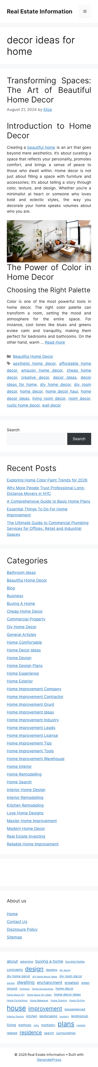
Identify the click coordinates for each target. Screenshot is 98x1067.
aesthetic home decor (34, 363)
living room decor (48, 398)
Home (12, 914)
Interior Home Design (26, 789)
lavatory (64, 1016)
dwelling (26, 982)
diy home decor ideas (44, 976)
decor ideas (65, 377)
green (85, 983)
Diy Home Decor (21, 627)
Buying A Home (21, 603)
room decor (79, 398)
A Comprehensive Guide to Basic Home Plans (48, 501)
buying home (75, 961)
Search (13, 430)
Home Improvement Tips (29, 743)
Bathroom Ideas (21, 572)
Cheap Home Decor (25, 611)
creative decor (35, 377)
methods (24, 1025)
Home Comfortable (24, 642)
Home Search (19, 782)
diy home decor (55, 384)
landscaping (48, 1016)
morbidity (48, 1025)
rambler (81, 1025)
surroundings (65, 1033)
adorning (26, 961)
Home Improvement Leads (31, 727)
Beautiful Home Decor (33, 356)
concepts (15, 970)
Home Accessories (42, 988)
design (34, 968)
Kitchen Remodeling (25, 805)
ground (12, 988)
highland (25, 988)
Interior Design (15, 1016)
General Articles (21, 634)
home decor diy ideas (39, 994)
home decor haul (62, 391)
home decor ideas (67, 994)
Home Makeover (39, 1000)
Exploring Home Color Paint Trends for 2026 (47, 480)
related (12, 1033)
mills (36, 1025)
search (49, 1033)
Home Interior (19, 766)
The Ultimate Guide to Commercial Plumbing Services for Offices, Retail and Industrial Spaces (47, 528)
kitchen (31, 1016)
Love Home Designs (25, 813)
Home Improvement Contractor (35, 696)
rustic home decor (23, 405)
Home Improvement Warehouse (35, 758)
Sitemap (14, 937)
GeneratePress (49, 1059)
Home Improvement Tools (30, 751)
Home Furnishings (17, 1000)
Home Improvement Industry (33, 720)
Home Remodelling (24, 774)
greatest (71, 983)
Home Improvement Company (34, 689)
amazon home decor (41, 370)
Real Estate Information (39, 11)
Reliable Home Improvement (33, 844)
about (12, 961)
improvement (45, 1008)
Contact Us (17, 921)
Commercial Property (26, 619)
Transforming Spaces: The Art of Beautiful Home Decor (49, 90)
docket (11, 983)
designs (51, 970)
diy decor (64, 970)
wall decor (51, 405)
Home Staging (59, 1000)
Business (15, 596)
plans (66, 1024)
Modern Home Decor (26, 828)
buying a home (49, 961)
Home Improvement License (32, 735)
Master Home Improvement (32, 821)
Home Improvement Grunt (30, 704)
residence (31, 1032)
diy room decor (70, 976)
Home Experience (23, 673)
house (16, 1008)
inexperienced (74, 1009)
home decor (31, 391)
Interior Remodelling (25, 797)
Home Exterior (20, 681)
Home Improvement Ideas (30, 712)
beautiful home (41, 147)
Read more (55, 342)
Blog (11, 588)
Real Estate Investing (26, 836)
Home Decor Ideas (24, 650)
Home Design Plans (25, 665)
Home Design (19, 658)
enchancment (49, 982)
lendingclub (79, 1016)
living (11, 1025)
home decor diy (16, 994)
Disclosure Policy (22, 929)
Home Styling (77, 1000)
